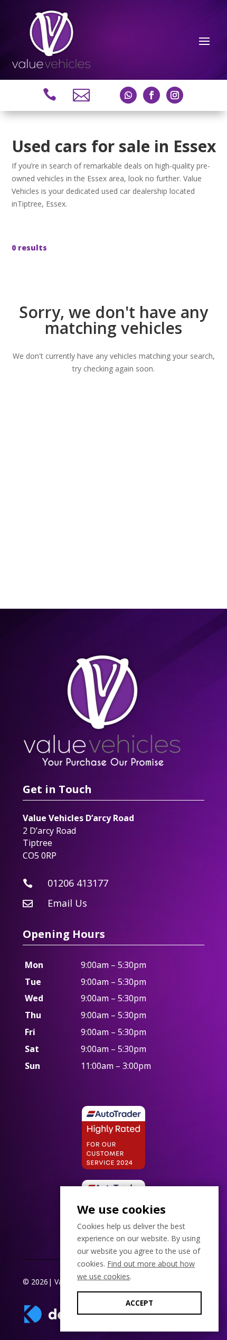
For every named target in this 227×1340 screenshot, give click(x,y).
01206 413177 (78, 883)
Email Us (67, 903)
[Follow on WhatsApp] (128, 95)
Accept (139, 1303)
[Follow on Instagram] (174, 95)
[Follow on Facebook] (151, 95)
